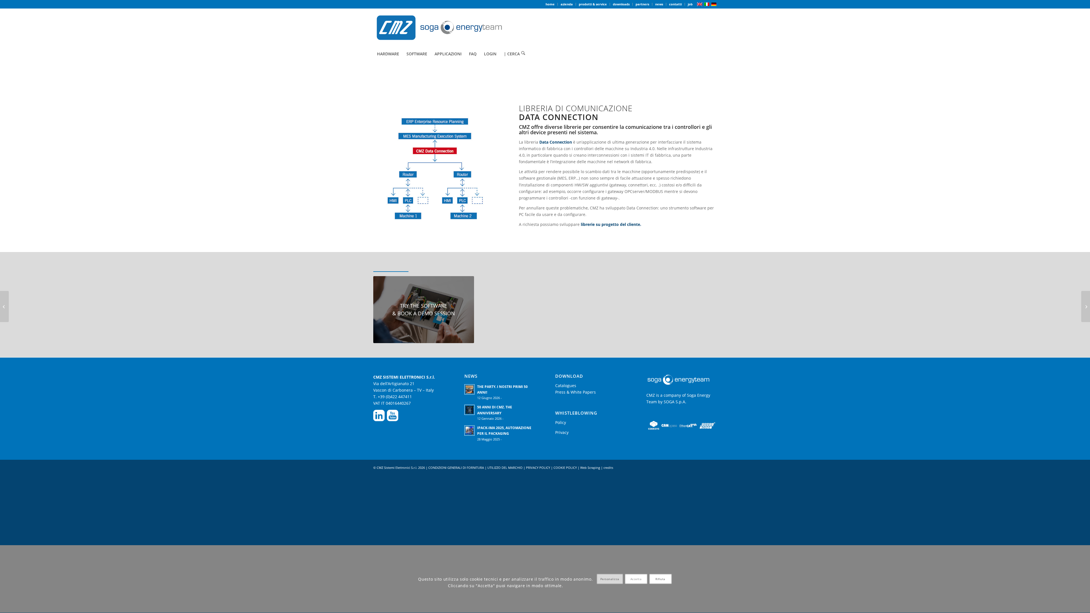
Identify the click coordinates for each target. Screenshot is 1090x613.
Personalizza (609, 579)
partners (642, 4)
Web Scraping (590, 467)
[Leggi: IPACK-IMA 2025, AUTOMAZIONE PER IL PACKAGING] (469, 430)
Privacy (562, 432)
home (550, 4)
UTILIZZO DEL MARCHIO (505, 467)
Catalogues (565, 385)
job (690, 4)
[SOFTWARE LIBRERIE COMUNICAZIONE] (4, 306)
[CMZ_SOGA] (439, 28)
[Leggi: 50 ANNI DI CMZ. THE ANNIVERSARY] (469, 410)
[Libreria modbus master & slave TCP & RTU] (1085, 306)
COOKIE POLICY (566, 467)
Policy (560, 422)
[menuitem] (550, 4)
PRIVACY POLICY (538, 467)
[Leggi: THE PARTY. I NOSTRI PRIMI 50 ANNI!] (469, 389)
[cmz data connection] (435, 171)
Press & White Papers (575, 392)
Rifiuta (660, 579)
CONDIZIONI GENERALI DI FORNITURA (456, 467)
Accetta (636, 579)
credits (608, 467)
